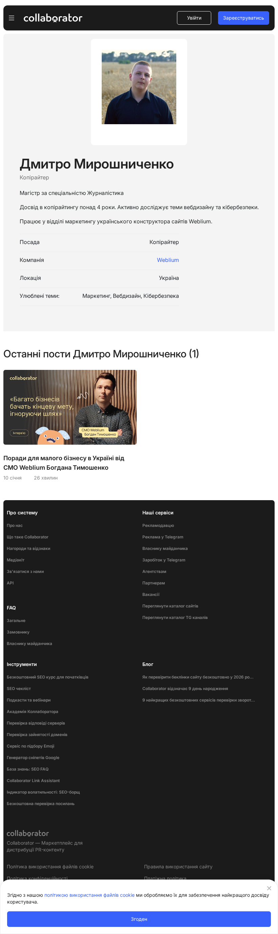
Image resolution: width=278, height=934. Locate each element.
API (10, 582)
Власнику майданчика (29, 643)
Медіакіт (15, 559)
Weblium (168, 260)
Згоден (139, 919)
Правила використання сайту (178, 866)
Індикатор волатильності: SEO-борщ (43, 792)
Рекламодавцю (158, 525)
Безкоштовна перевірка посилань (41, 803)
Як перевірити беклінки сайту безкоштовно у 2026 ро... (198, 677)
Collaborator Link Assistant (33, 780)
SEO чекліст (19, 688)
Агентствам (154, 571)
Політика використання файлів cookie (50, 866)
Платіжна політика (165, 878)
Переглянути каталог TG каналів (175, 617)
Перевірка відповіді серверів (36, 723)
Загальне (16, 620)
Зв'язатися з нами (25, 571)
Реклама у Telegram (162, 536)
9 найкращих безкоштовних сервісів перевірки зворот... (198, 700)
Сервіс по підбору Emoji (30, 746)
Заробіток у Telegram (163, 559)
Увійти (194, 18)
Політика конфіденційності (37, 878)
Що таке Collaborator (27, 536)
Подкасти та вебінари (29, 700)
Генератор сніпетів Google (33, 757)
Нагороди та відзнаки (28, 548)
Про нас (15, 525)
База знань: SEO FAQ (27, 769)
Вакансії (150, 594)
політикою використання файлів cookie (89, 895)
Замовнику (18, 632)
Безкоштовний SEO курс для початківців (47, 677)
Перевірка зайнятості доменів (37, 734)
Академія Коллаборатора (32, 711)
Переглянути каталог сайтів (170, 605)
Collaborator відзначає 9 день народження (185, 688)
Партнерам (153, 582)
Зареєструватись (243, 18)
